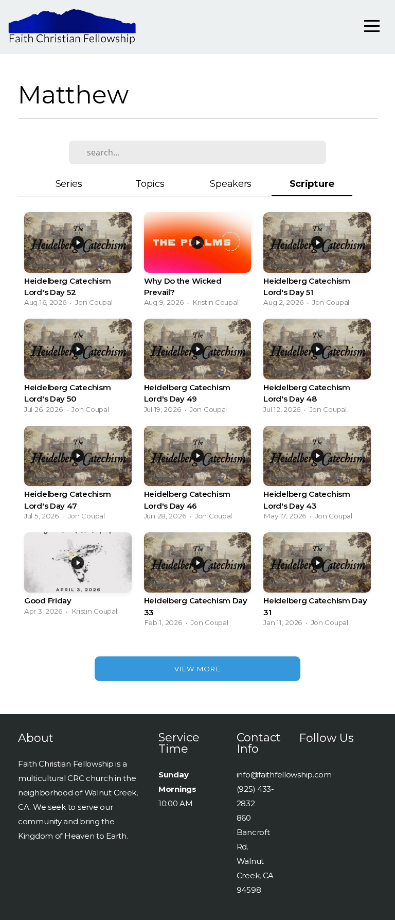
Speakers (231, 183)
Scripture (312, 183)
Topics (149, 183)
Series (69, 183)
